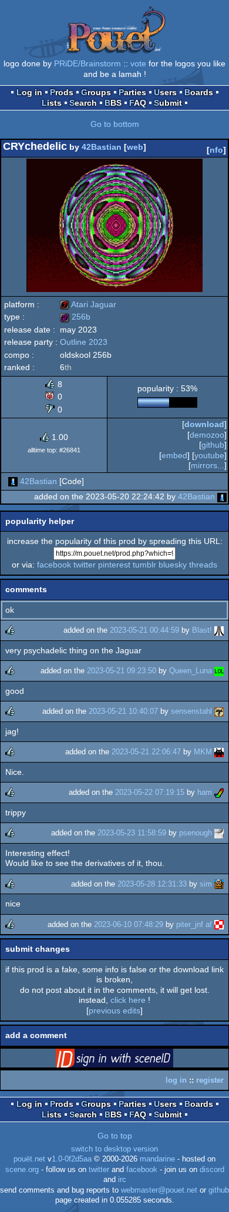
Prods (61, 92)
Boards (198, 92)
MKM (203, 751)
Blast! (202, 630)
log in (176, 1080)
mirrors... (207, 465)
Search (83, 103)
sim (206, 883)
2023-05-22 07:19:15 (149, 792)
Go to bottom (114, 124)
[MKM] (219, 751)
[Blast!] (219, 630)
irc (122, 1180)
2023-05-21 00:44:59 (144, 630)
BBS (113, 103)
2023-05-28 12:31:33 (152, 883)
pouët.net (29, 1159)
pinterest (114, 564)
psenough (195, 832)
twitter (84, 564)
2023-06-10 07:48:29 (128, 924)
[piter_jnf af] (219, 924)
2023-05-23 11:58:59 (131, 832)
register (210, 1080)
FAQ (137, 103)
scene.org (22, 1170)
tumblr (144, 564)
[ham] (219, 792)
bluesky (173, 564)
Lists (52, 103)
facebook (54, 564)
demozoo (207, 434)
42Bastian (102, 147)
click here (128, 1000)
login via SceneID (132, 1060)
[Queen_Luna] (219, 670)
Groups (96, 92)
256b (75, 316)
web (135, 147)
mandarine (157, 1159)
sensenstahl (191, 711)
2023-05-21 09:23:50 (121, 670)
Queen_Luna (190, 670)
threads (203, 564)
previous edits (114, 1010)
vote (138, 63)
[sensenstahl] (219, 711)
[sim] (219, 883)
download (204, 424)
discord (212, 1170)
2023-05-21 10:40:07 (123, 711)
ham (204, 792)
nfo (216, 150)
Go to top (114, 1135)
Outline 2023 (83, 342)
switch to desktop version (114, 1149)
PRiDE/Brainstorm (87, 63)
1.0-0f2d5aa (72, 1159)
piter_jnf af (194, 924)
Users (165, 92)
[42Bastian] (13, 481)
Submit (168, 103)
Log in (29, 92)
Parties (132, 92)
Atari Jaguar (88, 304)
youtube (209, 455)
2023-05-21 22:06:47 (146, 751)
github (212, 444)
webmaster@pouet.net (159, 1190)
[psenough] (219, 832)
